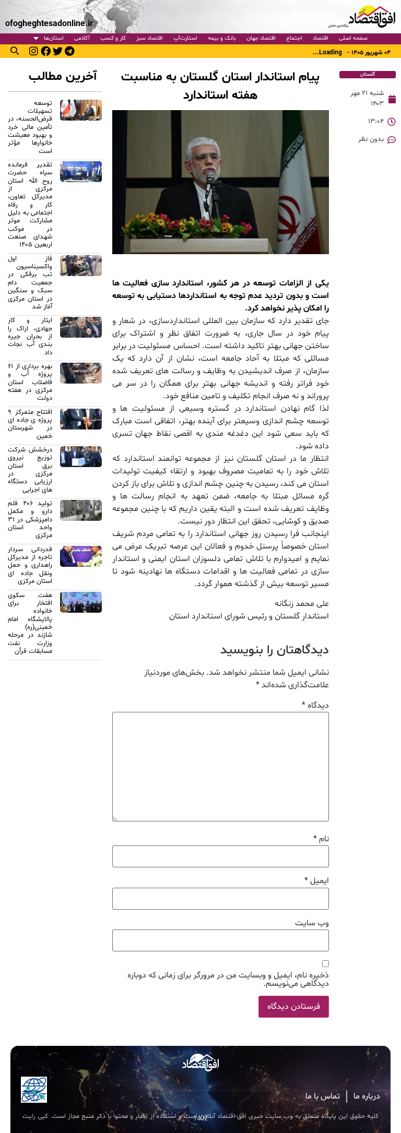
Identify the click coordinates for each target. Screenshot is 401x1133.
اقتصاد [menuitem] (320, 38)
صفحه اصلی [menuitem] (353, 38)
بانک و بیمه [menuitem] (222, 38)
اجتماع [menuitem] (294, 38)
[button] (14, 50)
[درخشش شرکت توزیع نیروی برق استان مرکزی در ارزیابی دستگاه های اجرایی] (81, 471)
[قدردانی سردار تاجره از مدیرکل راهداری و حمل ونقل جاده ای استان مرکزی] (81, 567)
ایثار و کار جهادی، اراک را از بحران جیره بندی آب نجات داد (30, 336)
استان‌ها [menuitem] (54, 38)
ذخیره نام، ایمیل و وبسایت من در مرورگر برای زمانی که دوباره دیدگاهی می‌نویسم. (228, 979)
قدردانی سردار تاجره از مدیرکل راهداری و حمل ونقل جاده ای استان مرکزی (30, 565)
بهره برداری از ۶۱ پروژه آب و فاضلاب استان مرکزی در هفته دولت (30, 382)
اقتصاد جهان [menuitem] (261, 38)
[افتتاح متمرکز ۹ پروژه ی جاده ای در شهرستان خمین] (81, 426)
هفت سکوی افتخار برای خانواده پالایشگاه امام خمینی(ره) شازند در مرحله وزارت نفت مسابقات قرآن (30, 623)
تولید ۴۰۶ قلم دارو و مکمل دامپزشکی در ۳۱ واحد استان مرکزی (30, 519)
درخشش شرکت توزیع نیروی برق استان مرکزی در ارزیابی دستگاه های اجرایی (30, 470)
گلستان (367, 74)
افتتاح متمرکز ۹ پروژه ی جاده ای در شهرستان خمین (30, 424)
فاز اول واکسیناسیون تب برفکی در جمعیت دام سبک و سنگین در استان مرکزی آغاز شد (30, 283)
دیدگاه (315, 705)
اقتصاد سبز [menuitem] (149, 38)
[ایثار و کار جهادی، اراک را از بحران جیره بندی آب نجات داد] (81, 338)
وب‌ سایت (312, 923)
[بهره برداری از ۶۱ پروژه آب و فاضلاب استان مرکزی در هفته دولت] (81, 384)
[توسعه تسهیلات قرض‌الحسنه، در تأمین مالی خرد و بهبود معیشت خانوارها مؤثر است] (81, 129)
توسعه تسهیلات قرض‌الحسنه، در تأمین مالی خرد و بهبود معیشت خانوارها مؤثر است (30, 127)
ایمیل (316, 881)
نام (321, 839)
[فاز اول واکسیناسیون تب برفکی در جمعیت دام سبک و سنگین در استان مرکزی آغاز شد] (81, 284)
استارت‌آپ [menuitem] (185, 38)
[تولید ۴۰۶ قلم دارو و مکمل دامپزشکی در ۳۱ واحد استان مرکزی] (81, 521)
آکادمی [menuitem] (82, 38)
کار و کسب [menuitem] (113, 38)
